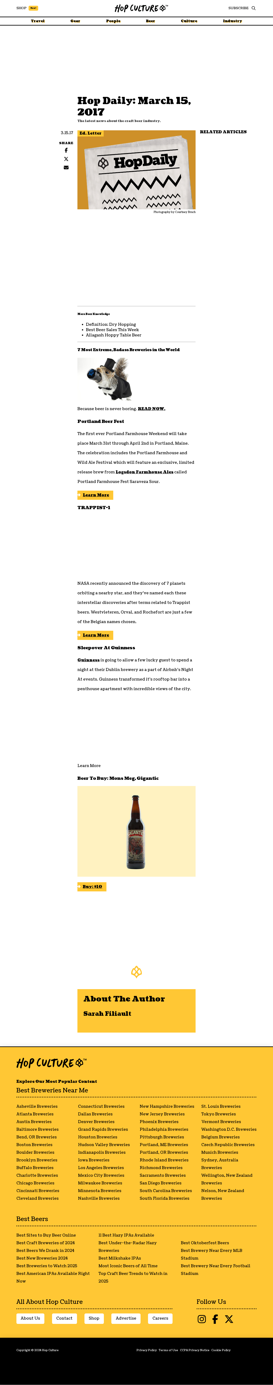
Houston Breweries (97, 1137)
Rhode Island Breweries (164, 1160)
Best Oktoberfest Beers (205, 1243)
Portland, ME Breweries (164, 1145)
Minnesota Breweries (99, 1191)
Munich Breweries (219, 1152)
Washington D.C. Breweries (229, 1129)
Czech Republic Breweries (228, 1145)
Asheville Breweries (37, 1106)
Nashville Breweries (99, 1198)
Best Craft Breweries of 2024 (45, 1243)
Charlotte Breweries (37, 1175)
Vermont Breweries (221, 1122)
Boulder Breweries (35, 1152)
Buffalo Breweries (35, 1168)
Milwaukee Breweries (100, 1183)
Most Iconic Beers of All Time (128, 1266)
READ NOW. (151, 409)
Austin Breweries (34, 1122)
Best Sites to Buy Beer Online (46, 1235)
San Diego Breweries (161, 1183)
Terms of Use (168, 1350)
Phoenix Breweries (159, 1122)
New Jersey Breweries (162, 1114)
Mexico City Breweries (101, 1175)
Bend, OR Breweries (36, 1137)
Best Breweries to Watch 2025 (46, 1266)
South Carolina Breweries (166, 1191)
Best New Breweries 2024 (42, 1258)
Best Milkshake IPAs (120, 1258)
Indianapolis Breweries (102, 1152)
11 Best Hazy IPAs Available (126, 1235)
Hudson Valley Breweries (104, 1145)
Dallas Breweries (95, 1114)
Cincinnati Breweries (37, 1191)
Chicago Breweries (35, 1183)
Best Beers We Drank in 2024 (45, 1250)
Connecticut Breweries (101, 1106)
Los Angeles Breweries (101, 1168)
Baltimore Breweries (37, 1129)
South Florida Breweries (164, 1198)
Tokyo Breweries (218, 1114)
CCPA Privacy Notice (194, 1350)
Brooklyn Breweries (36, 1160)
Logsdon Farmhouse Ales (144, 472)
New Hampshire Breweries (167, 1106)
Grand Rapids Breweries (103, 1129)
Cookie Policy (221, 1350)
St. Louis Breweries (221, 1106)
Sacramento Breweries (163, 1175)
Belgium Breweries (220, 1137)
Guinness (88, 660)
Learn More (96, 495)
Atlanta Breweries (35, 1114)
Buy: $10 (92, 886)
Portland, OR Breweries (164, 1152)
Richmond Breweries (161, 1168)
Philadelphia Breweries (164, 1129)
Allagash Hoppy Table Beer (113, 335)
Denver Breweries (96, 1122)
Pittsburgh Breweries (162, 1137)
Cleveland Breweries (37, 1198)
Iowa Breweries (93, 1160)
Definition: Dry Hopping (111, 324)
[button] (252, 8)
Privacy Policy (146, 1350)
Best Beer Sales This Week (112, 330)
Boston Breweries (34, 1145)
